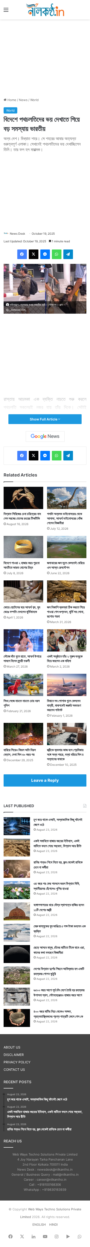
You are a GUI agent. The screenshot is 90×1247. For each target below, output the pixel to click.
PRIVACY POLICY (17, 1062)
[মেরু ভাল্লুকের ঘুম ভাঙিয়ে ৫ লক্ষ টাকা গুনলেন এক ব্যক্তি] (17, 933)
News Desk (17, 233)
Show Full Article (44, 419)
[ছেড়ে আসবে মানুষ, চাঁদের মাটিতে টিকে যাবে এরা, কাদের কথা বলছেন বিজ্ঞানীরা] (17, 954)
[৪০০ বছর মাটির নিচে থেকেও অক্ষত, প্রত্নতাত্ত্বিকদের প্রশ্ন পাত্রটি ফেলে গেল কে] (17, 1018)
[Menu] (6, 11)
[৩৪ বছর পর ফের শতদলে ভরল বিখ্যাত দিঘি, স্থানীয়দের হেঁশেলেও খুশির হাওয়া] (17, 890)
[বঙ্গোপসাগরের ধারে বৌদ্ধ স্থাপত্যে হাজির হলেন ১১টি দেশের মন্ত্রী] (17, 911)
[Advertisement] (45, 57)
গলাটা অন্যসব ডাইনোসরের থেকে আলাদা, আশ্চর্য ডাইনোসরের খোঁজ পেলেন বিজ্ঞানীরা (64, 518)
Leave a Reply (45, 780)
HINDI (53, 1224)
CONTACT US (14, 1069)
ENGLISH (39, 1224)
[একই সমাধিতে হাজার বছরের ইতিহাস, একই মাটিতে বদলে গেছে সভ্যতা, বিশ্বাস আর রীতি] (17, 847)
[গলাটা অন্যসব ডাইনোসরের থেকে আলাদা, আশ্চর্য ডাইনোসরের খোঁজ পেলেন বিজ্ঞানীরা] (67, 498)
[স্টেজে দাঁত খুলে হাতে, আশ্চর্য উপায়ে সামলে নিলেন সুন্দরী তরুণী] (23, 640)
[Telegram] (68, 254)
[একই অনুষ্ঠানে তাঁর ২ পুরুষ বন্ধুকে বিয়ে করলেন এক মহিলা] (67, 640)
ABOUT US (12, 1047)
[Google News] (45, 436)
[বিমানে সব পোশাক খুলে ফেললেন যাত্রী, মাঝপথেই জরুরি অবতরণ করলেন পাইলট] (67, 685)
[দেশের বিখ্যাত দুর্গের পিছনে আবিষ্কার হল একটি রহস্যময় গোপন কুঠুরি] (17, 975)
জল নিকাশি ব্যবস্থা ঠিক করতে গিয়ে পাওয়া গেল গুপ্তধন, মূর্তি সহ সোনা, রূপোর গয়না (66, 611)
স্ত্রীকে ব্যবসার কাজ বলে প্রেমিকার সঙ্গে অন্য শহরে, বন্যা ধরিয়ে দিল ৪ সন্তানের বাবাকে (65, 754)
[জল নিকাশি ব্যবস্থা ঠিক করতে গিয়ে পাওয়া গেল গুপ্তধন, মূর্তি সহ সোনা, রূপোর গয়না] (67, 591)
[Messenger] (45, 254)
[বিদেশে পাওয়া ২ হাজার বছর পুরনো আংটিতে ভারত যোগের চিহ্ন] (23, 547)
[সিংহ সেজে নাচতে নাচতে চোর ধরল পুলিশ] (23, 685)
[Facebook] (22, 254)
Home (11, 100)
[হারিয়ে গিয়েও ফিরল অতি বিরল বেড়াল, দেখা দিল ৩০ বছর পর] (23, 734)
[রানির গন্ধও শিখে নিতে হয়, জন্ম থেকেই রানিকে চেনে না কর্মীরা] (17, 869)
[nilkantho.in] (45, 9)
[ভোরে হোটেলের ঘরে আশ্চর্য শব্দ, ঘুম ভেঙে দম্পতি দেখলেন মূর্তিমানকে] (23, 591)
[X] (33, 254)
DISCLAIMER (14, 1055)
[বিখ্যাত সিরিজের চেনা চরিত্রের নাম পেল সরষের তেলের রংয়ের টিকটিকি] (23, 498)
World (34, 100)
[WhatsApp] (56, 254)
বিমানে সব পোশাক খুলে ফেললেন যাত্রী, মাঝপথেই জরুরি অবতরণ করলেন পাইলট (64, 705)
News (23, 100)
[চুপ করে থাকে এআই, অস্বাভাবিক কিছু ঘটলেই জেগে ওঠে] (17, 826)
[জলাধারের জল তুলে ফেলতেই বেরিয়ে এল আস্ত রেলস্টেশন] (67, 547)
